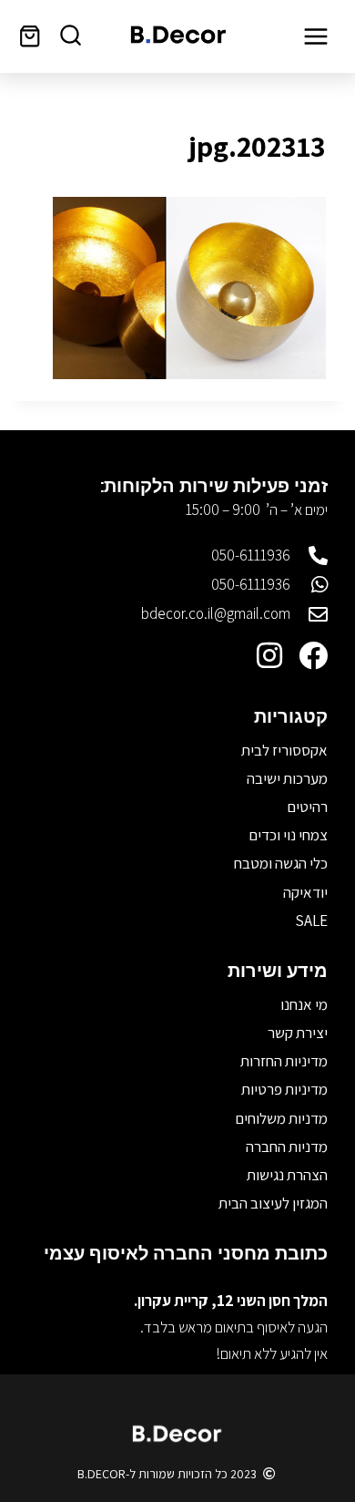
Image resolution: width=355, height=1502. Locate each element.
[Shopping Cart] (29, 36)
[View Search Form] (70, 36)
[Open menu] (315, 36)
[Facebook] (313, 655)
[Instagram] (269, 655)
